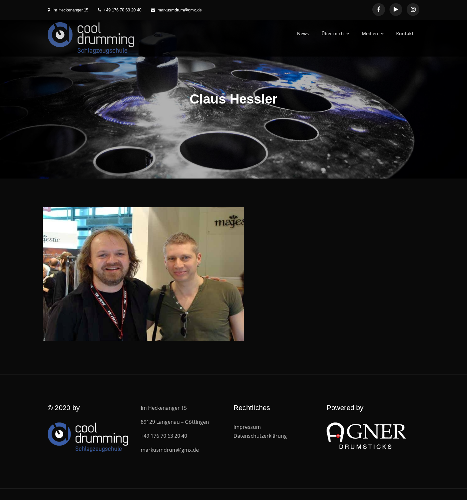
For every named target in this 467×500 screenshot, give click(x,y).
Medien (370, 33)
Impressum (247, 426)
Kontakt (405, 33)
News (303, 33)
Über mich (332, 33)
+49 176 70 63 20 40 (122, 10)
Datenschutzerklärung (260, 435)
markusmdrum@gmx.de (180, 10)
